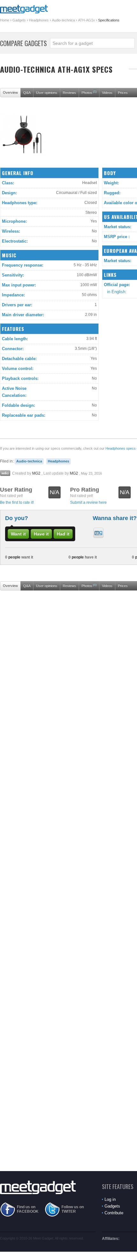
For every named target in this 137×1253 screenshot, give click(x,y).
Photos (89, 92)
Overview (10, 92)
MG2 (36, 473)
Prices (123, 92)
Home (4, 20)
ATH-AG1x (86, 20)
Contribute (114, 1212)
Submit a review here (88, 502)
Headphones (39, 20)
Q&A (27, 92)
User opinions (46, 92)
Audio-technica (63, 20)
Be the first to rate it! (17, 502)
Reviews (69, 92)
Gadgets (19, 20)
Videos (107, 92)
